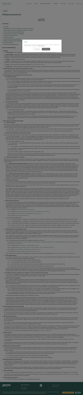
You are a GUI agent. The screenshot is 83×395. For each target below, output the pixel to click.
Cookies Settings (37, 49)
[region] (42, 46)
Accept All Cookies (46, 49)
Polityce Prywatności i (41, 45)
